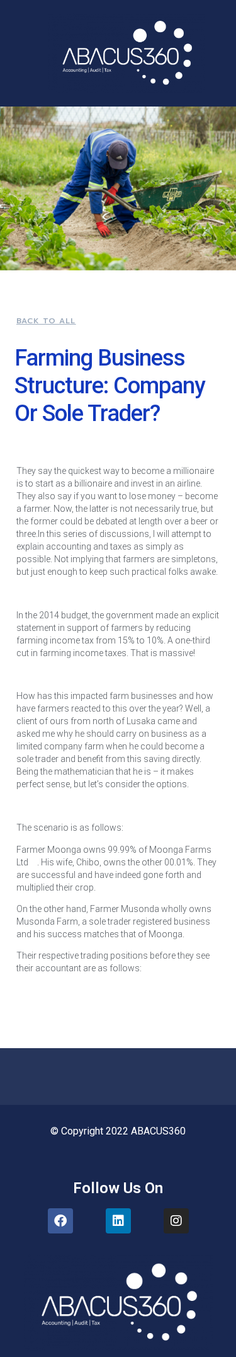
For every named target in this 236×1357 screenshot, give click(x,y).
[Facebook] (60, 1220)
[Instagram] (176, 1220)
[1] (32, 862)
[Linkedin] (118, 1220)
